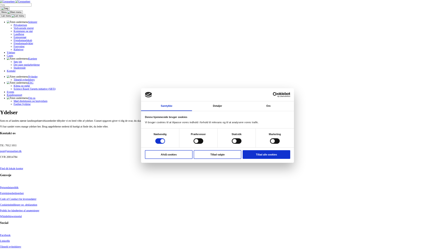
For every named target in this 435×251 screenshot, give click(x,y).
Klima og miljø (22, 85)
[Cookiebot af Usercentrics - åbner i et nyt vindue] (275, 94)
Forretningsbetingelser (12, 193)
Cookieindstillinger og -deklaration (18, 204)
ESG (30, 82)
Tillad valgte (217, 154)
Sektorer (32, 22)
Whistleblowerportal (11, 216)
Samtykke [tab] (166, 105)
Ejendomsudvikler (23, 43)
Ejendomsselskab (23, 40)
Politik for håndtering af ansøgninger (19, 210)
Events (10, 91)
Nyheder (33, 76)
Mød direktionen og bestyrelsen (30, 101)
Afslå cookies (169, 154)
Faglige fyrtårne (22, 104)
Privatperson (20, 25)
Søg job (18, 61)
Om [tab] (268, 105)
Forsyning (19, 46)
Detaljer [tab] (217, 105)
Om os (31, 98)
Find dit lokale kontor (11, 168)
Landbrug (19, 34)
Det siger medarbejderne (27, 64)
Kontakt (11, 70)
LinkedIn (5, 240)
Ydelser (11, 52)
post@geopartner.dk (11, 151)
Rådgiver (18, 49)
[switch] (198, 141)
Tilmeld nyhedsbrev (24, 79)
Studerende (20, 67)
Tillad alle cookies (266, 154)
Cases (10, 55)
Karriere (32, 58)
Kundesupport (14, 95)
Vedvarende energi (24, 28)
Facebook (5, 235)
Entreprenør (20, 37)
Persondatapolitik (9, 187)
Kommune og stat (23, 31)
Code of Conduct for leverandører (18, 199)
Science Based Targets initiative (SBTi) (35, 88)
